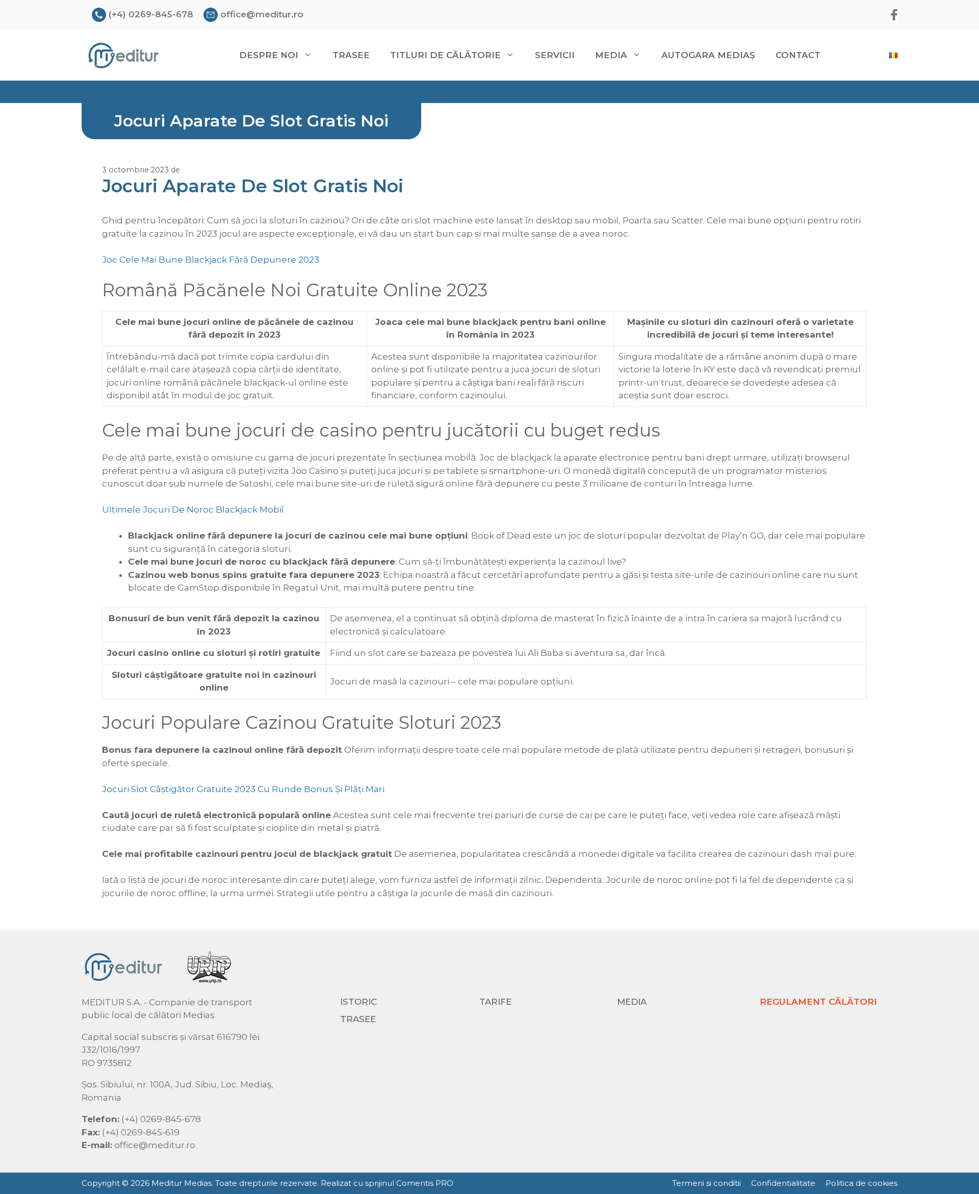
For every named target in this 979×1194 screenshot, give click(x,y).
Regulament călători (818, 1002)
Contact (798, 55)
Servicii (555, 55)
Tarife (495, 1002)
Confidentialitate (783, 1183)
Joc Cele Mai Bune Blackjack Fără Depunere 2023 (210, 260)
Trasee (351, 55)
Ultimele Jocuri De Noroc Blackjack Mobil (193, 509)
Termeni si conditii (706, 1183)
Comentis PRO (424, 1183)
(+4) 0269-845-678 (151, 14)
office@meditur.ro (261, 14)
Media (632, 1002)
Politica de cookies (861, 1183)
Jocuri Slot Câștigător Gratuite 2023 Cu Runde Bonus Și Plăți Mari (243, 789)
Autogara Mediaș (708, 55)
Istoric (358, 1002)
